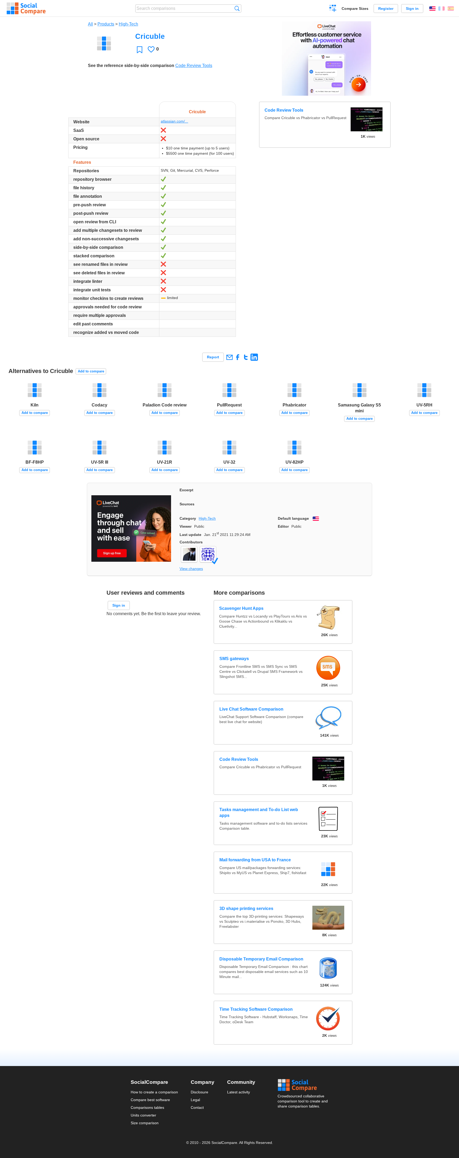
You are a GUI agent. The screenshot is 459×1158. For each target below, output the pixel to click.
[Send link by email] (229, 357)
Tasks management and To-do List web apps (258, 812)
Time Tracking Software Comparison (256, 1009)
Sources (187, 504)
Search (237, 8)
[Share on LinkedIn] (254, 357)
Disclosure (199, 1092)
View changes (191, 569)
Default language (293, 518)
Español (451, 8)
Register (385, 8)
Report (213, 357)
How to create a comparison (154, 1092)
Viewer (186, 526)
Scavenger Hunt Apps (241, 608)
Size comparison (145, 1123)
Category (188, 518)
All (90, 24)
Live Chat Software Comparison (251, 709)
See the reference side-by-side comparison (131, 65)
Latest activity (238, 1092)
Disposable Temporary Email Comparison (261, 959)
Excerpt (186, 490)
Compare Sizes (355, 8)
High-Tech (128, 24)
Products (105, 24)
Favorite (139, 49)
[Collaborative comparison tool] (26, 8)
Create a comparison (333, 9)
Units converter (143, 1115)
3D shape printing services (246, 908)
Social (303, 1085)
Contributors (191, 542)
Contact (197, 1107)
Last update (190, 534)
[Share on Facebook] (237, 357)
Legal (195, 1100)
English (432, 8)
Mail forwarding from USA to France (255, 860)
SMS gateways (234, 658)
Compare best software (150, 1100)
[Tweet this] (245, 357)
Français (441, 8)
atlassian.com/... (174, 121)
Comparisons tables (147, 1107)
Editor (283, 526)
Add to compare (91, 371)
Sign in (412, 8)
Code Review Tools (193, 65)
